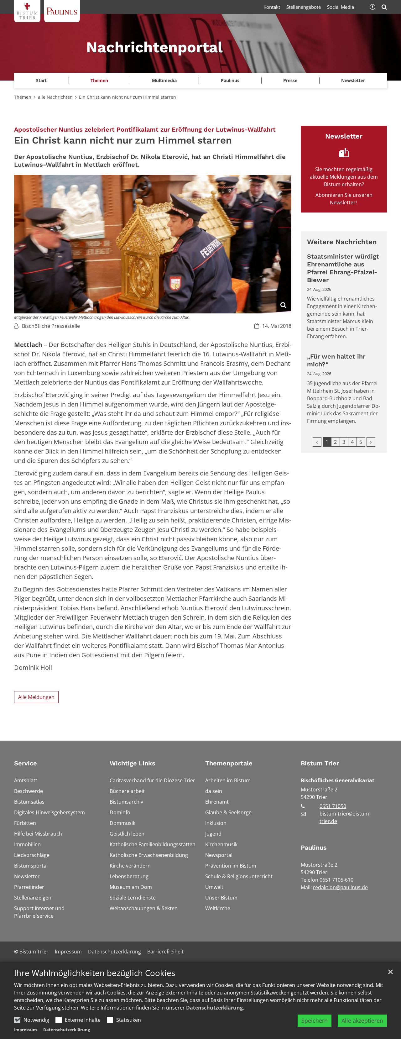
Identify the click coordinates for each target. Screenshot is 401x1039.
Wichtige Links (132, 763)
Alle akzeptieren (362, 1020)
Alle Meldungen (36, 697)
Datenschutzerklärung (214, 1007)
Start (41, 80)
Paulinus (314, 847)
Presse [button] (290, 80)
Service (25, 763)
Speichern (314, 1020)
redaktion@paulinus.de (340, 887)
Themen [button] (99, 80)
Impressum (25, 1029)
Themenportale (229, 763)
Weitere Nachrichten (342, 242)
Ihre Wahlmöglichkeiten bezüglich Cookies (94, 973)
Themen (22, 97)
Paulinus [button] (230, 80)
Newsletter (353, 80)
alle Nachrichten (55, 97)
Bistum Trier (320, 763)
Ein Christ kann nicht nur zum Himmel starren (127, 97)
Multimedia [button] (164, 80)
